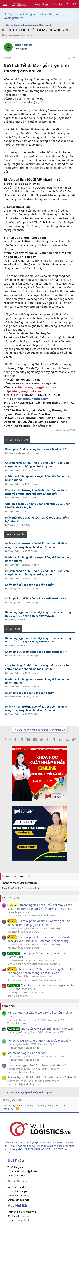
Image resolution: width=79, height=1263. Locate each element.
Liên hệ (6, 1105)
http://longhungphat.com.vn (38, 387)
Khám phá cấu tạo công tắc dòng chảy (29, 584)
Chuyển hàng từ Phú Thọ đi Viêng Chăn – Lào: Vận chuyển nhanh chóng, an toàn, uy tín (37, 464)
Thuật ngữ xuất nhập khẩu (22, 1171)
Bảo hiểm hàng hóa (18, 995)
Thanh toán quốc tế (18, 1220)
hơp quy (11, 619)
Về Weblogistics (15, 1167)
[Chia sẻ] (69, 58)
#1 (74, 58)
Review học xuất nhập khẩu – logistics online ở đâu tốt (41, 1077)
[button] (5, 4)
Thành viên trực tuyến (17, 876)
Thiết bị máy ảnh (15, 525)
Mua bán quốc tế (16, 1035)
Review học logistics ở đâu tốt (26, 1053)
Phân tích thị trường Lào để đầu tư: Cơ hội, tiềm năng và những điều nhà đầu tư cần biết (36, 492)
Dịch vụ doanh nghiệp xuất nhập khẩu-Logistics (33, 915)
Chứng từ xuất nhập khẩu (21, 1211)
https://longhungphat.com (22, 391)
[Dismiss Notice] (73, 14)
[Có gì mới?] (67, 4)
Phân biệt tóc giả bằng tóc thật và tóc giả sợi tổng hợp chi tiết (37, 519)
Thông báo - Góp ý (17, 1191)
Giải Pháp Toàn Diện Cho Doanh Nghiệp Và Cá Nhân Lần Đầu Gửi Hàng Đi (37, 505)
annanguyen (12, 35)
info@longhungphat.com (31, 398)
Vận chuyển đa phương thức (23, 931)
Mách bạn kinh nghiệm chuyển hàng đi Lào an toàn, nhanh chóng (38, 478)
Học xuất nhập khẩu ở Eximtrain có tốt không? (36, 1065)
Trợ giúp (60, 1105)
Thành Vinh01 (14, 470)
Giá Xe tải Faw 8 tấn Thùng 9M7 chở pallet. (41, 1028)
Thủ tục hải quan (16, 1023)
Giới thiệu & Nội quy (18, 1195)
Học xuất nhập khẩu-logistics (23, 1047)
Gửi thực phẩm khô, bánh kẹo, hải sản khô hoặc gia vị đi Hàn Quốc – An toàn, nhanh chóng (39, 939)
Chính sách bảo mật (18, 1199)
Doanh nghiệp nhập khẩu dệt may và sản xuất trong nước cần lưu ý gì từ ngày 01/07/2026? (38, 613)
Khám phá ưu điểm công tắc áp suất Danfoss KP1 (36, 449)
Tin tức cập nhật (16, 1175)
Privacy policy (45, 1105)
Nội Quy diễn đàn (16, 1187)
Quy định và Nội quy (24, 1105)
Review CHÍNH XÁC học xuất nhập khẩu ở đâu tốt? (39, 1040)
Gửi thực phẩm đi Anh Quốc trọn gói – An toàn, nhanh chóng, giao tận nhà (38, 923)
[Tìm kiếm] (74, 4)
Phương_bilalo (14, 453)
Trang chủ (8, 1108)
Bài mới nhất (10, 898)
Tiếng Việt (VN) (13, 1100)
